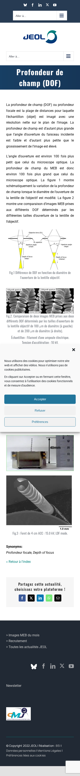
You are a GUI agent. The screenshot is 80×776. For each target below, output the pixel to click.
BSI (58, 746)
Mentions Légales (49, 751)
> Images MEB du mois (22, 635)
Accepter (40, 399)
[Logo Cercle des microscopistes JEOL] (18, 709)
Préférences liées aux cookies (26, 755)
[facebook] (43, 666)
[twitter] (62, 665)
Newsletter (13, 686)
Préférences (40, 422)
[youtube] (71, 666)
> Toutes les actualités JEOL (26, 647)
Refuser (40, 410)
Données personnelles (20, 751)
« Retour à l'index (18, 562)
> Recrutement (16, 641)
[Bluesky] (34, 667)
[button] (74, 350)
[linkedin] (52, 666)
